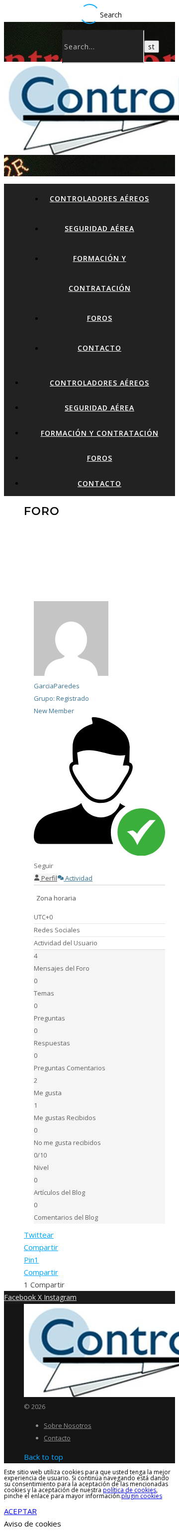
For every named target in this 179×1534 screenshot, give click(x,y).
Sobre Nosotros (67, 1425)
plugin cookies (141, 1496)
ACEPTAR (20, 1511)
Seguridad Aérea (99, 228)
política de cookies (129, 1490)
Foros (99, 318)
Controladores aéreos (99, 198)
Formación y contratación (100, 433)
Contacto (99, 348)
